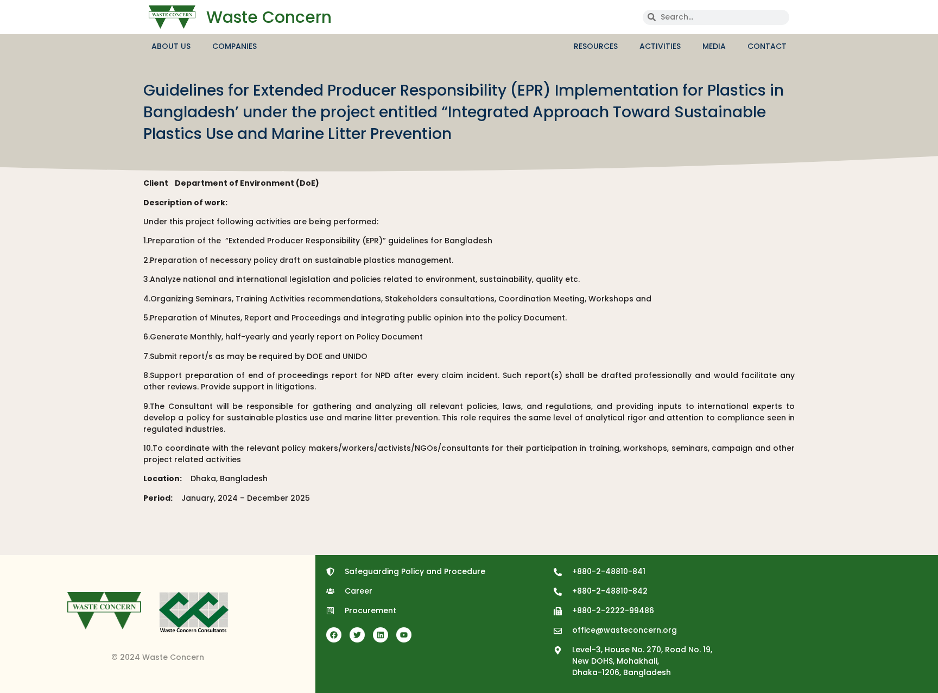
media (714, 46)
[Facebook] (333, 634)
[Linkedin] (380, 634)
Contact (767, 46)
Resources (596, 46)
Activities (660, 46)
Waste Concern (269, 17)
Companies (234, 46)
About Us (171, 46)
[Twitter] (357, 634)
